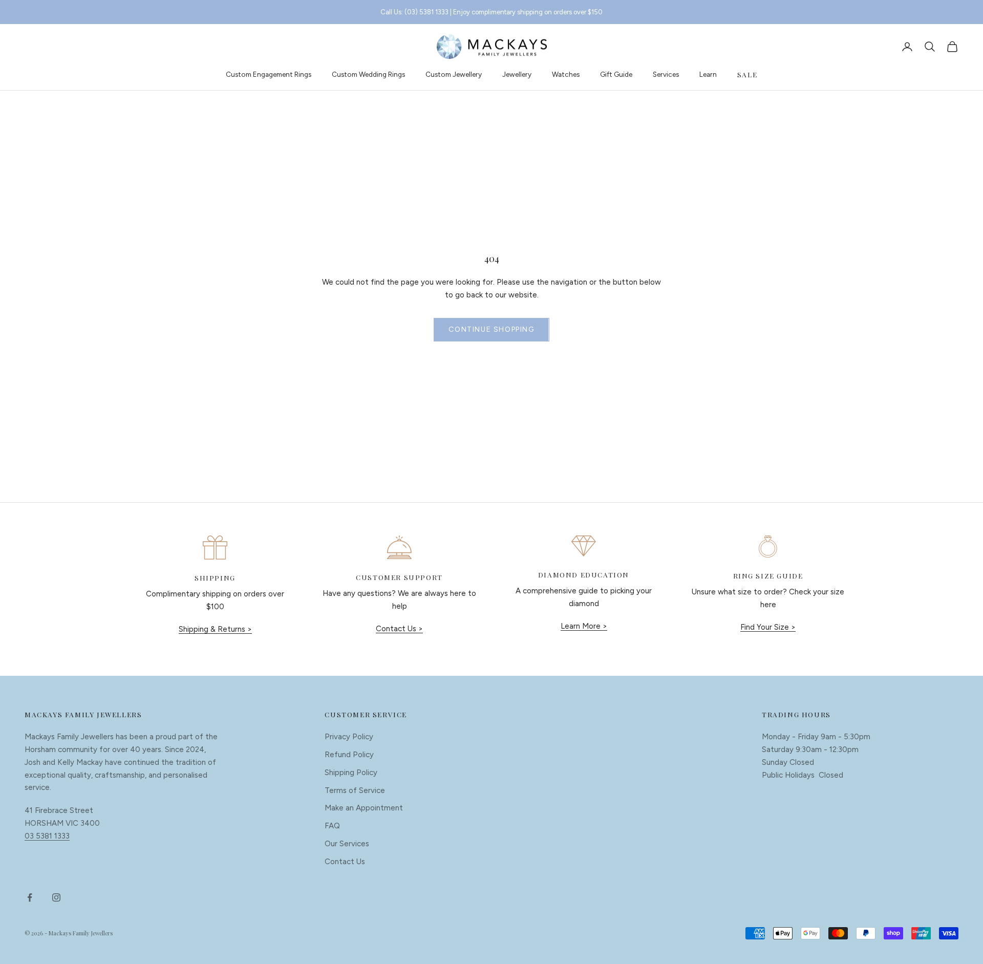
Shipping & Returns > (215, 629)
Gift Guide (616, 74)
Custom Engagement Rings (268, 74)
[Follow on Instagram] (56, 897)
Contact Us (345, 861)
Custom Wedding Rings (368, 74)
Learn (708, 74)
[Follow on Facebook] (30, 897)
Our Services (347, 843)
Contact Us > (399, 628)
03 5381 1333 (47, 836)
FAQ (332, 825)
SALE (747, 74)
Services (666, 74)
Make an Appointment (364, 807)
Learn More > (584, 626)
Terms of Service (355, 790)
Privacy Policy (349, 736)
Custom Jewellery (453, 74)
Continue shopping (491, 329)
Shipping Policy (351, 772)
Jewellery (516, 74)
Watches (566, 74)
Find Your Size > (768, 627)
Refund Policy (349, 754)
